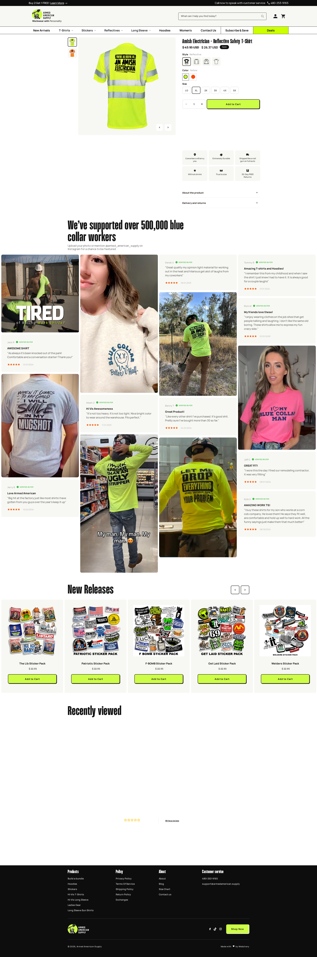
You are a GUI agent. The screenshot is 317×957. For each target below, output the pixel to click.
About (162, 878)
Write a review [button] (172, 820)
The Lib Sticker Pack (32, 663)
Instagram (220, 929)
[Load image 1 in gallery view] (72, 42)
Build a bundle (76, 878)
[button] (65, 30)
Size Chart (164, 889)
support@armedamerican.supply (221, 883)
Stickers (72, 889)
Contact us (165, 894)
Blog (161, 883)
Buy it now (221, 114)
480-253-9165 (279, 3)
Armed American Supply (89, 946)
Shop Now (237, 929)
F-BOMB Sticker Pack (158, 663)
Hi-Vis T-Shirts (76, 894)
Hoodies (72, 883)
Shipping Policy (124, 889)
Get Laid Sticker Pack (222, 663)
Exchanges (122, 899)
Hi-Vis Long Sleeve (78, 899)
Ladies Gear (74, 904)
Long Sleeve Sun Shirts (81, 910)
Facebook (210, 929)
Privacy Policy (124, 878)
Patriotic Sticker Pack (96, 663)
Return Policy (123, 894)
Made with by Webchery (235, 946)
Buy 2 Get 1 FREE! (46, 3)
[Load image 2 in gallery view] (72, 53)
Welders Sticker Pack (285, 663)
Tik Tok (215, 929)
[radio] (185, 77)
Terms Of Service (125, 883)
